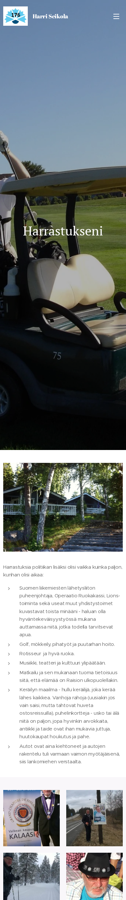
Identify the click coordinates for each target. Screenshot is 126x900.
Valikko (116, 16)
